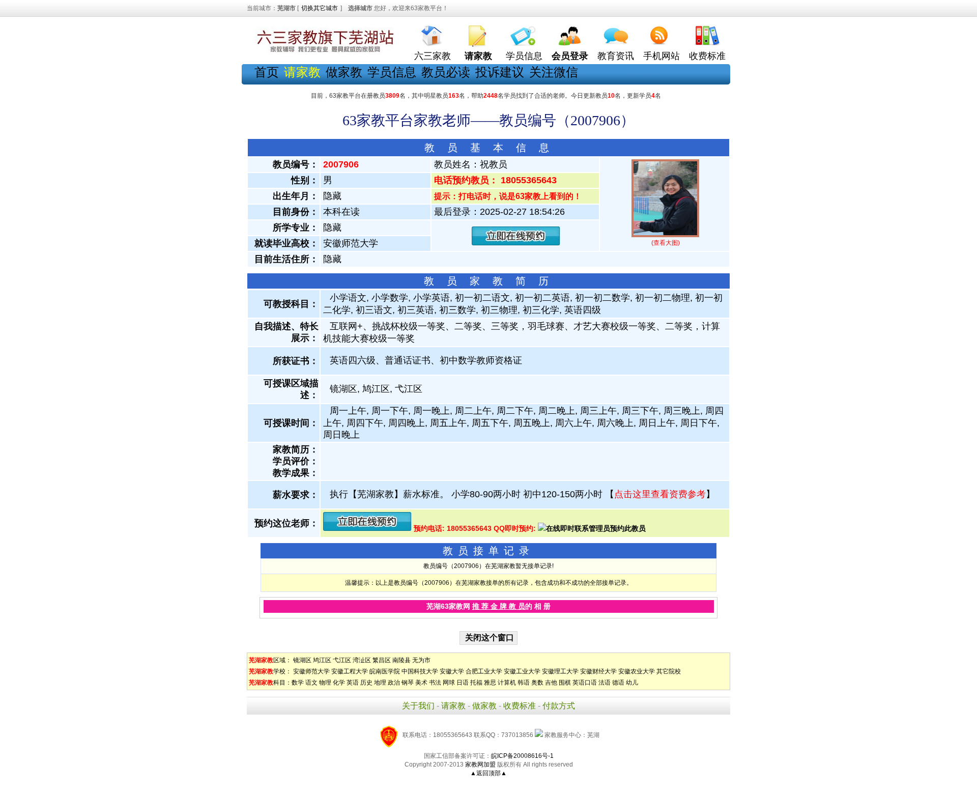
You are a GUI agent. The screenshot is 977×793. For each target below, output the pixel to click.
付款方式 (558, 705)
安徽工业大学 (522, 671)
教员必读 (445, 72)
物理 (325, 682)
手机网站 (661, 56)
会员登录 (570, 56)
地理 (380, 682)
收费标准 (707, 56)
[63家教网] (323, 52)
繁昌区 (381, 660)
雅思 (490, 682)
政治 (394, 682)
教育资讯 (615, 56)
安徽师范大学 (311, 671)
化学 (339, 682)
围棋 (565, 682)
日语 (462, 682)
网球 (449, 682)
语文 (311, 682)
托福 (476, 682)
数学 (298, 682)
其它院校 (668, 671)
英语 (353, 682)
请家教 (453, 705)
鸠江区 (322, 660)
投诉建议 (499, 72)
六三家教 (432, 56)
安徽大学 (452, 671)
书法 (435, 682)
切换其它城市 (319, 8)
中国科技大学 (419, 671)
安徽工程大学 (349, 671)
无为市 (421, 660)
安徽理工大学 (560, 671)
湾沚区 (362, 660)
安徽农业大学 (636, 671)
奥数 (537, 682)
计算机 (507, 682)
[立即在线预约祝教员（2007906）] (516, 243)
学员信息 (524, 56)
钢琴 (407, 682)
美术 (421, 682)
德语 (618, 682)
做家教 (344, 72)
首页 (266, 72)
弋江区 (342, 660)
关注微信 (553, 72)
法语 (604, 682)
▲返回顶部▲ (488, 773)
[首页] (432, 33)
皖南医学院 (384, 671)
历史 (366, 682)
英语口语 (584, 682)
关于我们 (418, 705)
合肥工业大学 (484, 671)
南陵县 (401, 660)
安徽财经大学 (598, 671)
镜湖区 (302, 660)
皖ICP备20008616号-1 (522, 755)
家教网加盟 (480, 764)
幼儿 (632, 682)
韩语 (524, 682)
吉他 (551, 682)
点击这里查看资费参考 (660, 494)
